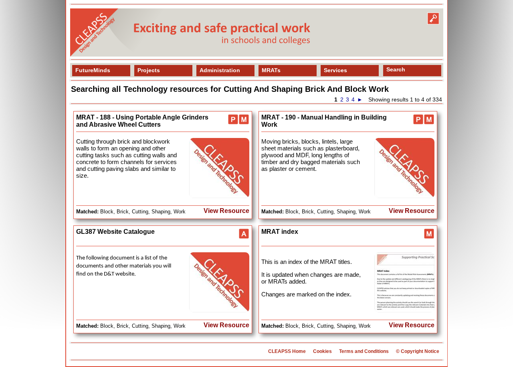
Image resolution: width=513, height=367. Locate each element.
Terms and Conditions (364, 351)
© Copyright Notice (417, 351)
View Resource (226, 210)
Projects (148, 70)
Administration (220, 70)
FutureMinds (92, 70)
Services (335, 70)
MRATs (271, 70)
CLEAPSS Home (287, 351)
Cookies (322, 351)
